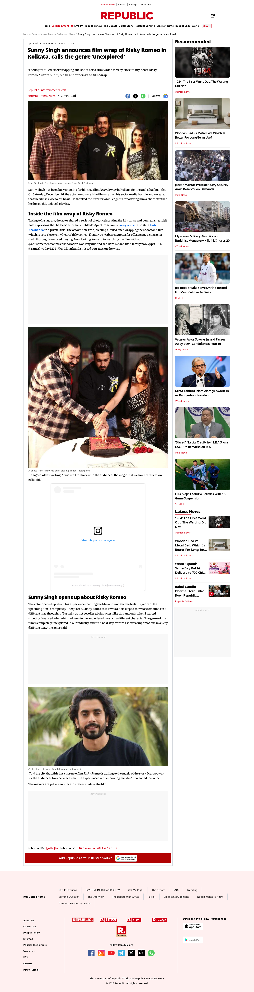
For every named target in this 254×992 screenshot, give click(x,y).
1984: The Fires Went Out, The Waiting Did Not (201, 83)
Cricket (179, 298)
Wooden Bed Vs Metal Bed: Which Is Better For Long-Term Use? (200, 135)
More (206, 26)
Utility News (181, 349)
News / (27, 34)
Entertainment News (42, 96)
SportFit (179, 504)
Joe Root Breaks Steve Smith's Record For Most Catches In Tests (201, 290)
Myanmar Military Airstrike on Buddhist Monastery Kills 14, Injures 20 (202, 238)
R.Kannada (145, 4)
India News (181, 195)
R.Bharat (122, 4)
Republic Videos (184, 601)
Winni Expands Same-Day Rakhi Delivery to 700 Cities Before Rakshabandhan (190, 573)
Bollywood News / (67, 34)
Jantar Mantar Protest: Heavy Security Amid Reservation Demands (201, 187)
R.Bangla (133, 4)
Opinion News (183, 92)
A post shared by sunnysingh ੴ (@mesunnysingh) (98, 585)
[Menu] (211, 15)
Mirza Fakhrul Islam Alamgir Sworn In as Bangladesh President (202, 393)
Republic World (108, 4)
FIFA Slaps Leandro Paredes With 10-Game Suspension (200, 496)
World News (182, 246)
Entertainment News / (44, 34)
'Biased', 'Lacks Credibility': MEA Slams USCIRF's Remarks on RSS (201, 444)
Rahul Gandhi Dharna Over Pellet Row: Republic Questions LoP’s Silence (189, 596)
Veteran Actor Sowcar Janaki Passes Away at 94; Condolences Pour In (200, 341)
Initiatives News (184, 143)
